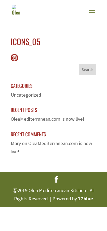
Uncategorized (26, 95)
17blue (85, 198)
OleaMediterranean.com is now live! (47, 119)
